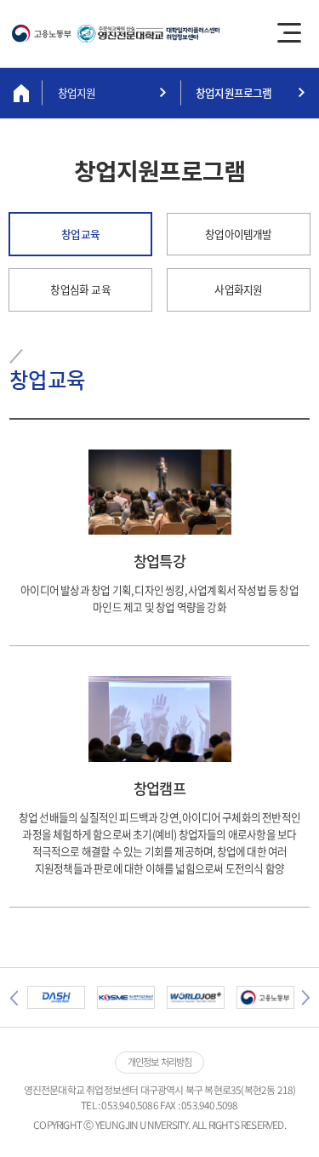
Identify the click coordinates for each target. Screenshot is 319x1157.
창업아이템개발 (238, 234)
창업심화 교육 (80, 289)
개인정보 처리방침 (160, 1062)
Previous (13, 997)
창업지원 (77, 92)
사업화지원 (238, 289)
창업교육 (80, 234)
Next (305, 997)
